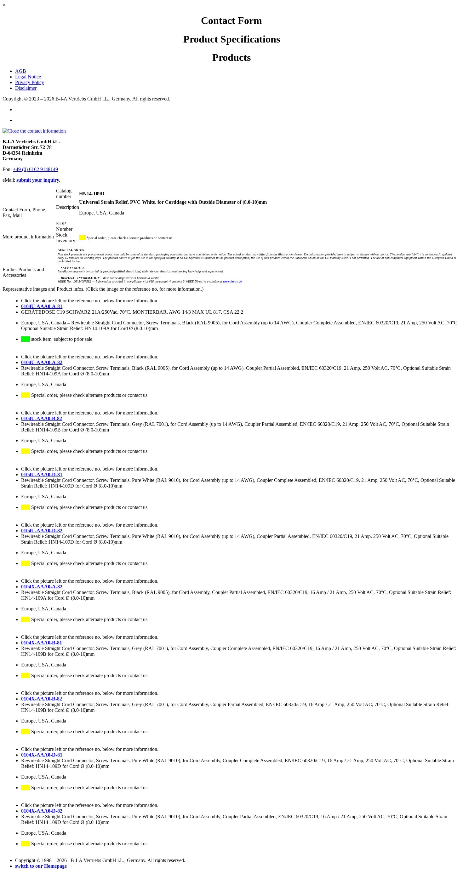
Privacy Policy (29, 82)
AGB (20, 71)
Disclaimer (26, 88)
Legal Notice (28, 76)
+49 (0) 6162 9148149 (35, 169)
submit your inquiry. (38, 180)
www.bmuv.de (232, 281)
